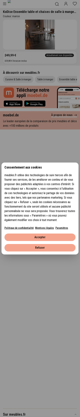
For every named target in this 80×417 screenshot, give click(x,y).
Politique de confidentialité (19, 227)
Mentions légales (44, 227)
